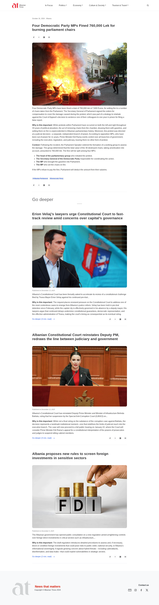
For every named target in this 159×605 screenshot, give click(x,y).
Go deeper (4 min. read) (42, 438)
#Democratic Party (56, 178)
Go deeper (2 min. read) (42, 556)
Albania (48, 18)
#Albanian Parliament (40, 178)
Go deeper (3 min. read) (42, 319)
